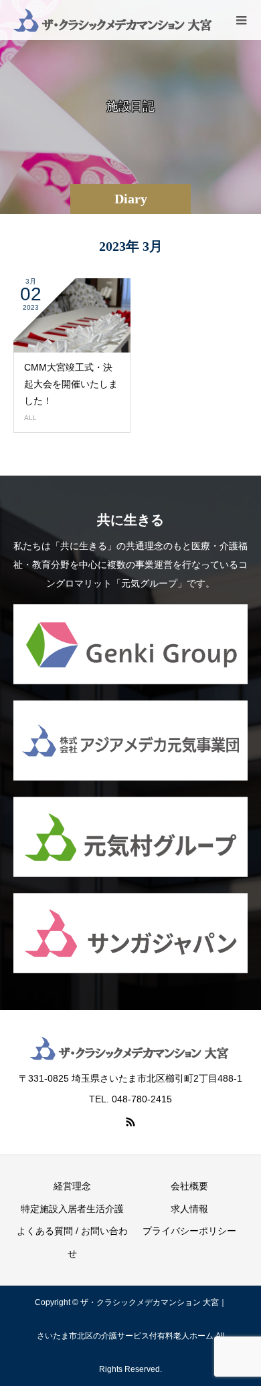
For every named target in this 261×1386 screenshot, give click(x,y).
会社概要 (189, 1186)
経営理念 (72, 1186)
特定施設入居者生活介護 (72, 1208)
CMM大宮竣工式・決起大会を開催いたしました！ (71, 384)
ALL (30, 417)
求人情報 (189, 1208)
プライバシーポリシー (189, 1230)
